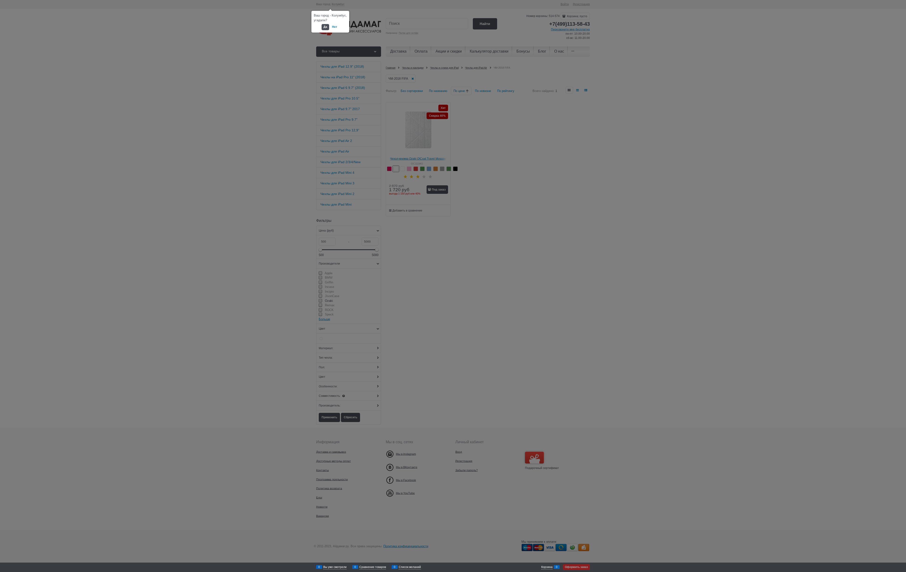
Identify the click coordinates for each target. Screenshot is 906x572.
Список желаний (410, 567)
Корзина (547, 567)
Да (325, 27)
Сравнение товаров (372, 567)
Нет (334, 27)
